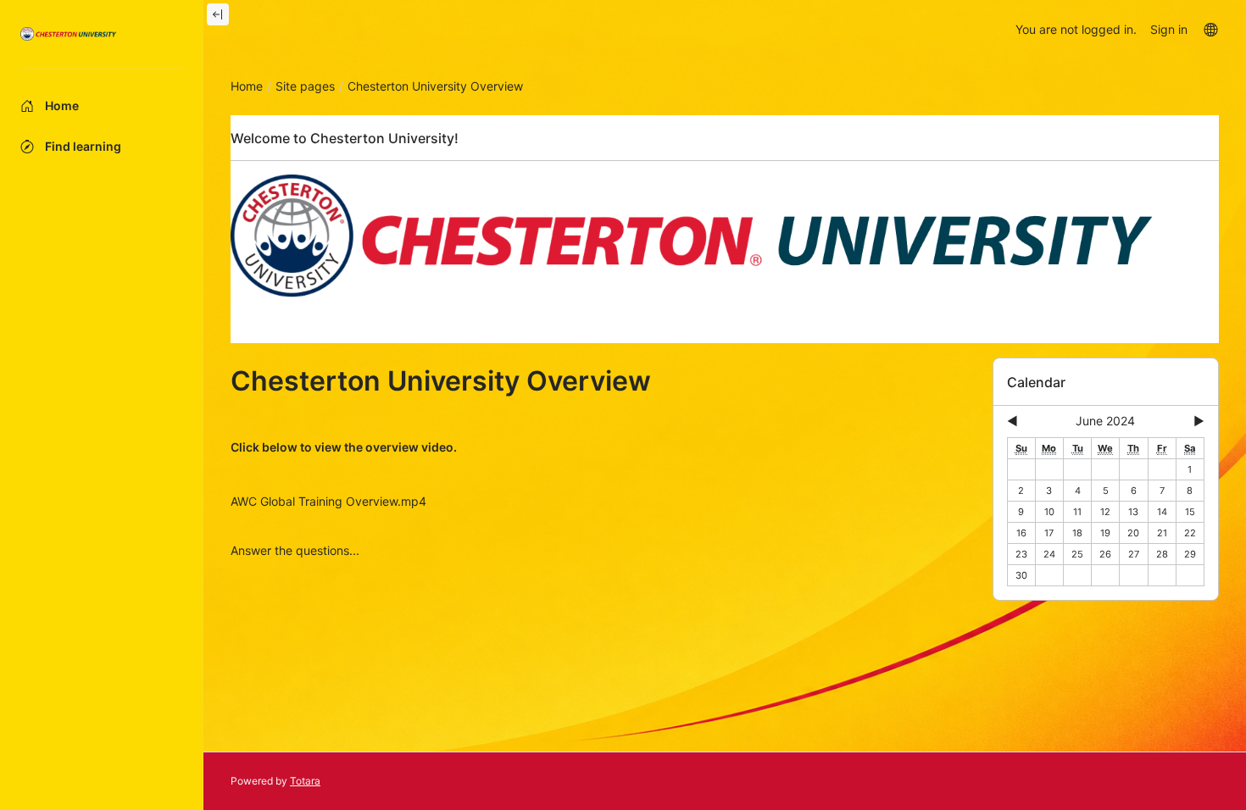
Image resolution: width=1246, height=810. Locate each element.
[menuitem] (1210, 29)
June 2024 (1105, 420)
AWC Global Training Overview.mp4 (328, 501)
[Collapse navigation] (218, 14)
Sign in (1169, 29)
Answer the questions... (295, 550)
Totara (305, 780)
